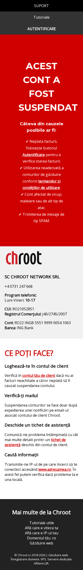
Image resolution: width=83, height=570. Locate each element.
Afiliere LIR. (41, 563)
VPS (43, 559)
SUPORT (41, 5)
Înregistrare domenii (25, 559)
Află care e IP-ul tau (41, 532)
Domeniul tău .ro (41, 538)
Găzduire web (41, 543)
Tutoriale (41, 17)
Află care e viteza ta (41, 527)
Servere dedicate (59, 559)
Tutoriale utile (41, 522)
